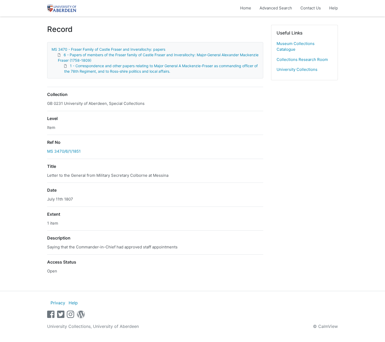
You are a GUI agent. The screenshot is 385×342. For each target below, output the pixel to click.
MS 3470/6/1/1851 (64, 151)
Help (333, 7)
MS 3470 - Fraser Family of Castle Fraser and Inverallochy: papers (108, 49)
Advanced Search (276, 7)
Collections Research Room (302, 59)
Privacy (58, 302)
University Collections (297, 69)
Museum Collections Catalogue (296, 46)
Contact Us (310, 7)
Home (245, 7)
